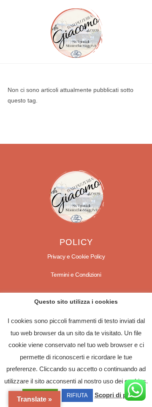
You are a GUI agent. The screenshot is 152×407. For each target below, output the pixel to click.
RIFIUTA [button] (77, 395)
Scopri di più (113, 395)
